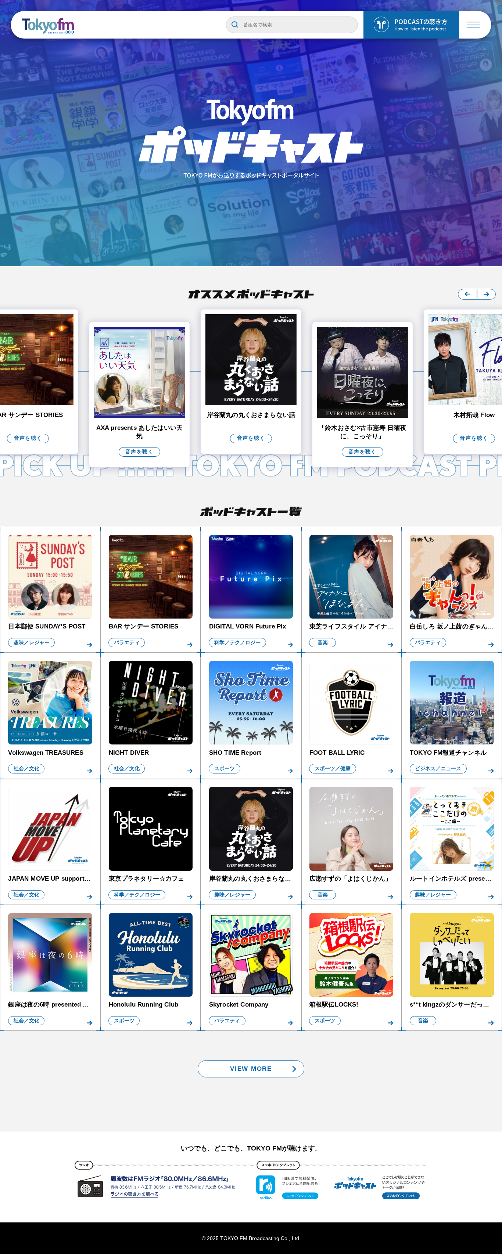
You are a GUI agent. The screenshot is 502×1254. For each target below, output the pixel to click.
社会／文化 (26, 768)
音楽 (323, 642)
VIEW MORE (251, 1068)
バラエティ (127, 642)
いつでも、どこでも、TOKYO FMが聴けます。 (251, 1148)
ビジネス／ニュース (438, 768)
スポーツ (224, 768)
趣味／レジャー (32, 642)
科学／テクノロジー (237, 642)
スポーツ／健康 (333, 768)
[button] (467, 294)
